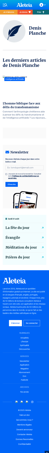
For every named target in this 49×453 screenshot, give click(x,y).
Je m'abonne (8, 12)
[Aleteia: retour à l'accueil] (24, 5)
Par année (24, 392)
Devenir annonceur (24, 429)
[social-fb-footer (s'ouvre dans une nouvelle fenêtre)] (22, 402)
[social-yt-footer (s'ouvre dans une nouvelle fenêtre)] (17, 402)
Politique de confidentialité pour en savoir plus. (23, 177)
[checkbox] (6, 174)
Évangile (12, 238)
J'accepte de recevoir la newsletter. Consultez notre (24, 176)
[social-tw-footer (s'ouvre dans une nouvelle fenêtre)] (27, 402)
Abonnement (24, 372)
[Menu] (8, 4)
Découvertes (24, 349)
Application (24, 365)
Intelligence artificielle (14, 79)
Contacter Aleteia (24, 434)
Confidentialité (24, 444)
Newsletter (24, 361)
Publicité (24, 380)
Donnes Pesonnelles (24, 439)
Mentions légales (24, 425)
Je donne (23, 12)
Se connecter (32, 323)
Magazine (25, 368)
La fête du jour (17, 228)
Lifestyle (24, 341)
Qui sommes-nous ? (24, 420)
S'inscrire (12, 184)
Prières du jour (17, 257)
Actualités (24, 338)
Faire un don (24, 415)
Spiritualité (24, 345)
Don (24, 376)
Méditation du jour (21, 247)
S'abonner (15, 323)
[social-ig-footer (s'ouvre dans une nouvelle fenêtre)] (32, 402)
